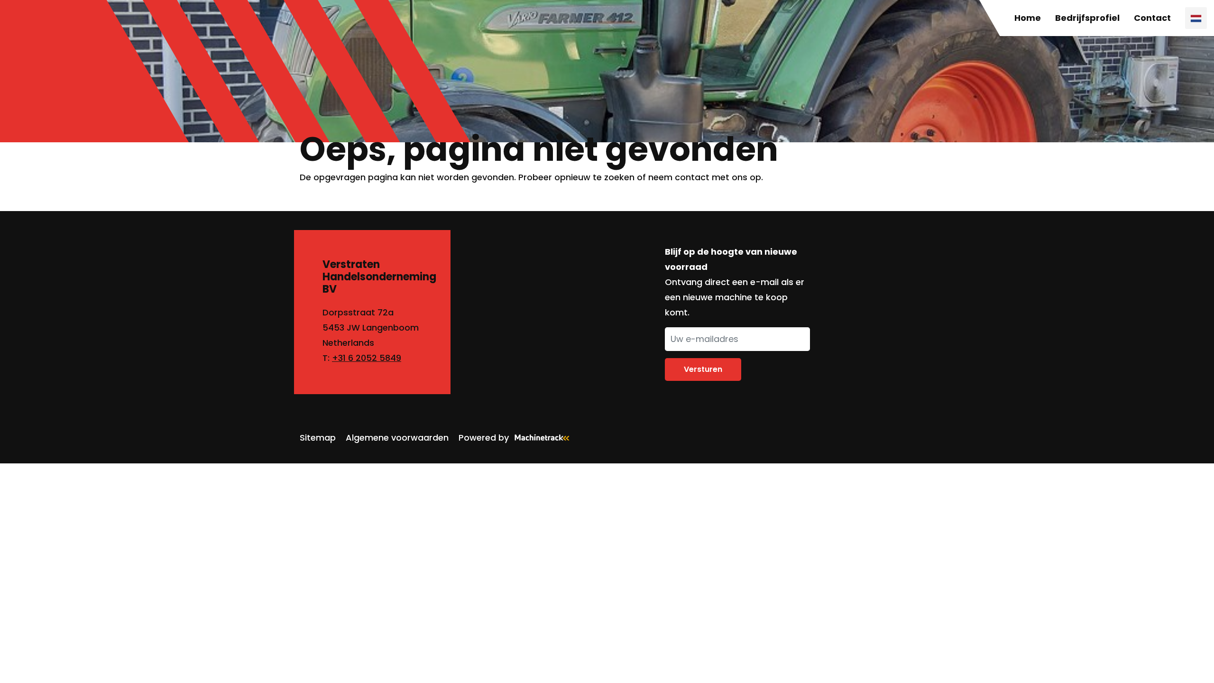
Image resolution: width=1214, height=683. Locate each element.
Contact (1152, 18)
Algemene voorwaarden (397, 437)
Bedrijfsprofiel (1087, 18)
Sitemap (318, 437)
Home (1027, 18)
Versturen (703, 369)
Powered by (484, 437)
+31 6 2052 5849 (366, 358)
